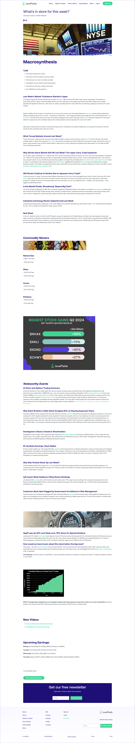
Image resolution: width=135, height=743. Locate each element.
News (24, 728)
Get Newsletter (76, 698)
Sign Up (107, 3)
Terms (111, 736)
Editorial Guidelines (72, 736)
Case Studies (26, 725)
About (24, 715)
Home (24, 712)
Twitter (47, 721)
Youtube (48, 725)
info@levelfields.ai (48, 736)
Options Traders (27, 718)
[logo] (29, 3)
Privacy (93, 736)
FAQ (46, 712)
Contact (47, 715)
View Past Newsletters (34, 678)
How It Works (26, 721)
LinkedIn (48, 718)
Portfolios (66, 718)
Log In (65, 715)
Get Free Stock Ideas (106, 719)
